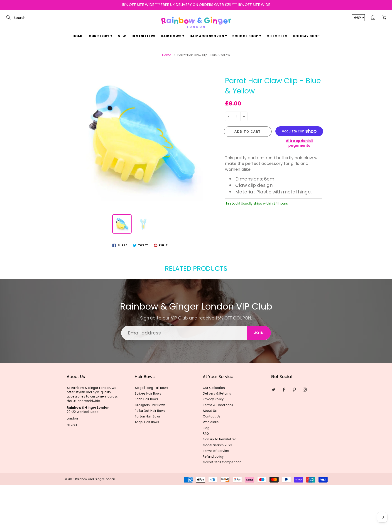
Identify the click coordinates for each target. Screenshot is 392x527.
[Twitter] (180, 83)
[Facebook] (190, 83)
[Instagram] (209, 83)
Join (239, 68)
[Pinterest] (199, 83)
